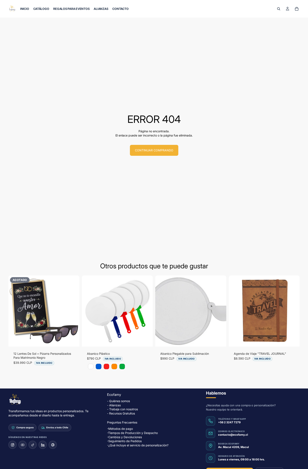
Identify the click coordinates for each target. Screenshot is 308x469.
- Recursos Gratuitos (121, 413)
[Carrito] (296, 8)
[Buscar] (278, 8)
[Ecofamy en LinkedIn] (43, 445)
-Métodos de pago (120, 429)
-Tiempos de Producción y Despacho (132, 433)
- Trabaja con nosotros (122, 409)
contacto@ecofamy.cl (233, 435)
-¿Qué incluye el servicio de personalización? (137, 445)
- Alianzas (114, 405)
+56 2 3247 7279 (229, 422)
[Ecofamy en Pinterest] (53, 445)
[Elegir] (146, 340)
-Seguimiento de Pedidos (124, 441)
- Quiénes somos (118, 401)
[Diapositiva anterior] (14, 311)
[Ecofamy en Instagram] (12, 445)
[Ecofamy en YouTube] (22, 445)
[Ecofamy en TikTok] (32, 445)
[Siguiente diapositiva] (73, 311)
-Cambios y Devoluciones (124, 437)
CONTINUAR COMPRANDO (154, 150)
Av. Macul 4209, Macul (233, 447)
